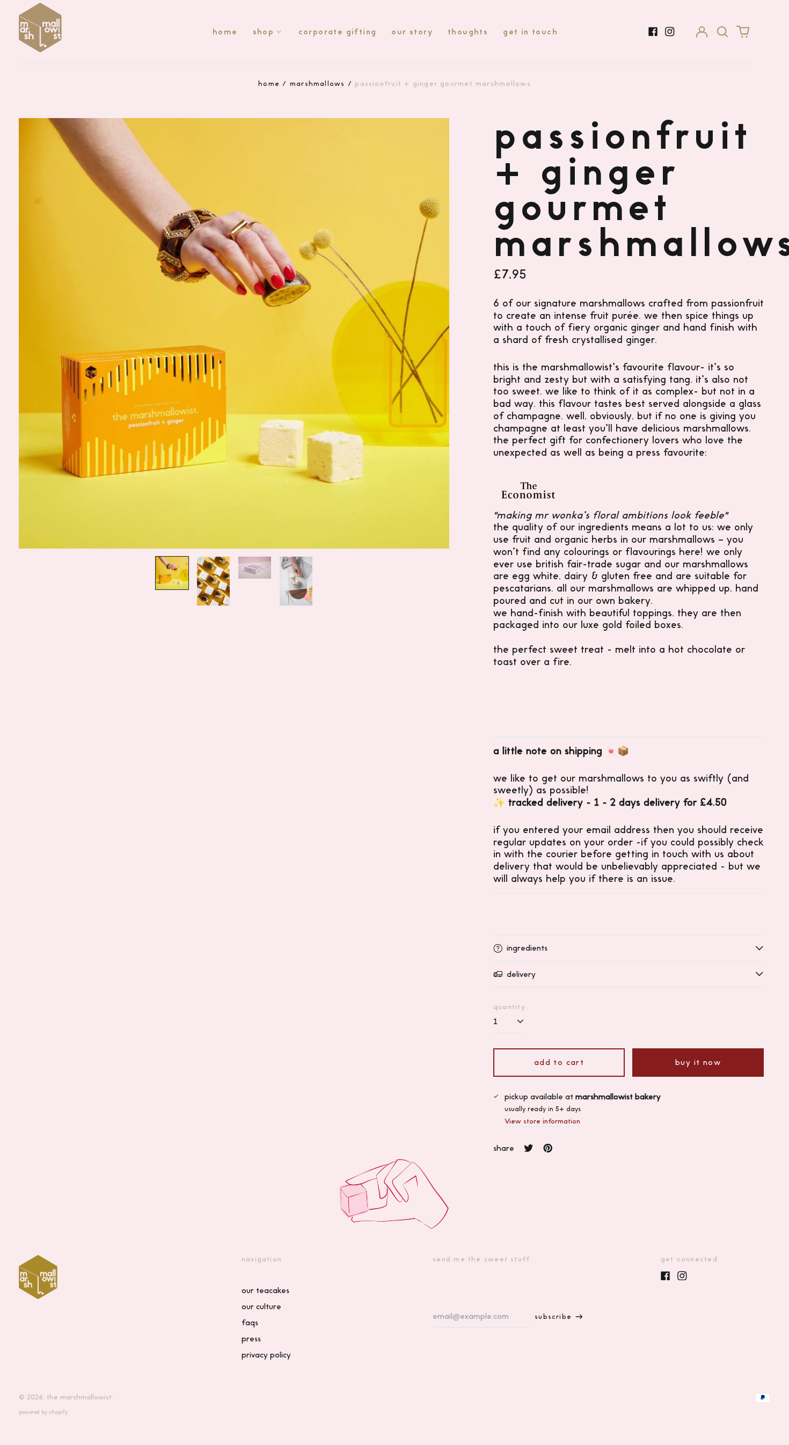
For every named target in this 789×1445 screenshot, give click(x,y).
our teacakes (265, 1290)
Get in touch (530, 31)
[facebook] (653, 32)
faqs (250, 1322)
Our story (412, 31)
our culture (261, 1306)
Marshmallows (317, 83)
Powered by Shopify (43, 1412)
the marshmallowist (79, 1397)
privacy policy (266, 1355)
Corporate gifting (337, 31)
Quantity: (510, 1007)
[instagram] (670, 32)
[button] (722, 31)
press (251, 1338)
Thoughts (468, 31)
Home (225, 31)
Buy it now (698, 1062)
